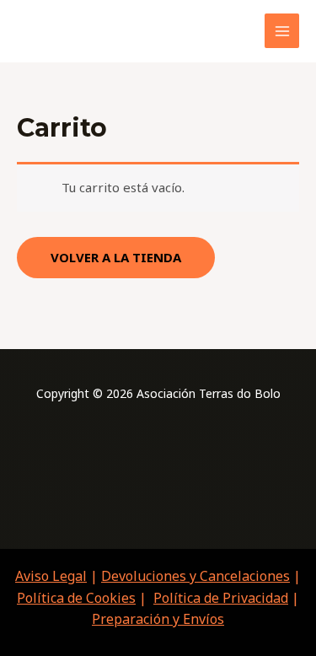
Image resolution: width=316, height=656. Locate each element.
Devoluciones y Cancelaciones (195, 576)
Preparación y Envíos (158, 619)
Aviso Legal (51, 576)
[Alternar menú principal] (282, 30)
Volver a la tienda (116, 257)
